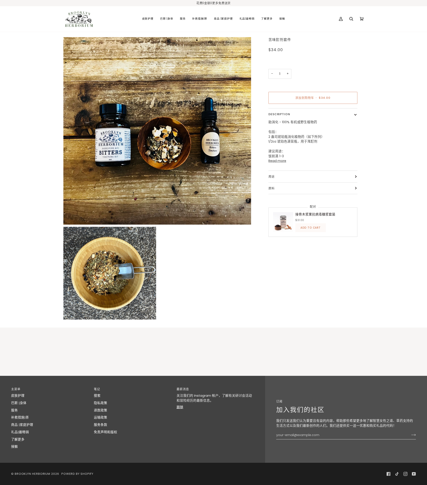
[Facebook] (389, 474)
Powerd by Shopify (77, 474)
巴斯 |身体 (18, 403)
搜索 (97, 395)
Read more (277, 161)
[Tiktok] (397, 474)
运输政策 (100, 417)
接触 (14, 446)
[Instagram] (405, 474)
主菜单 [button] (15, 389)
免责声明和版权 (105, 432)
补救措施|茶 (20, 417)
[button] (148, 19)
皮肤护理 (17, 395)
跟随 (180, 407)
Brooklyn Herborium (32, 474)
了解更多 (17, 439)
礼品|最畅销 (20, 432)
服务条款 (100, 425)
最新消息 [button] (183, 389)
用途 (271, 176)
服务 (14, 410)
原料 (271, 188)
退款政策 (100, 410)
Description (279, 114)
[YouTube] (414, 474)
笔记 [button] (97, 389)
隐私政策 (100, 403)
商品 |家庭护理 (22, 425)
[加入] (410, 435)
